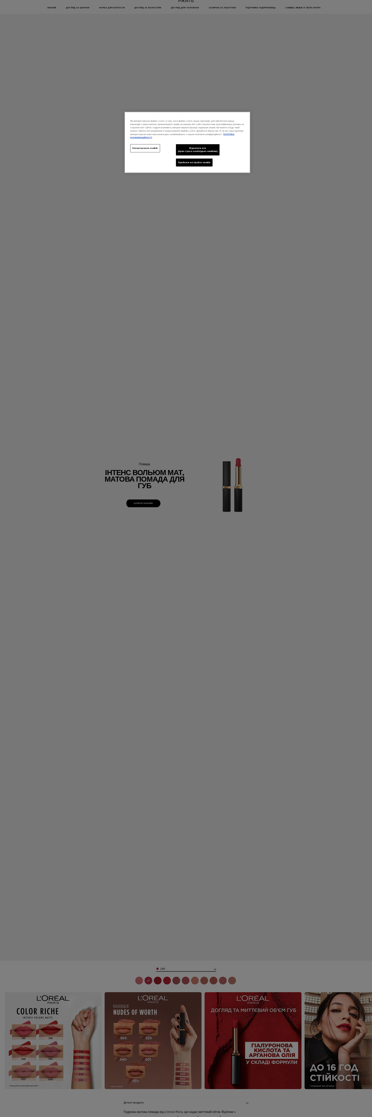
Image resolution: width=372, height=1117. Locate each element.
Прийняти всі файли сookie (194, 162)
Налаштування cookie (145, 148)
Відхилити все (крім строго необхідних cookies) (197, 150)
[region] (187, 142)
